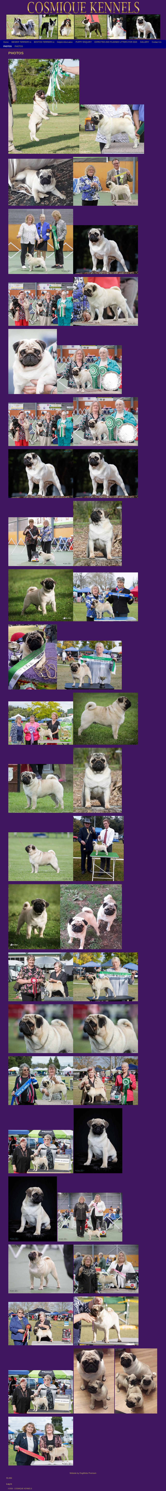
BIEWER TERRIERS (21, 42)
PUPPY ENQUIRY (84, 42)
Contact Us (156, 42)
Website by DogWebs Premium (83, 1473)
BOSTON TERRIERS (43, 42)
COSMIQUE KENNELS (23, 1489)
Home (6, 42)
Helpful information (65, 42)
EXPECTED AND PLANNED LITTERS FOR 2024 (116, 42)
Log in (9, 1484)
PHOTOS (7, 46)
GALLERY (144, 42)
